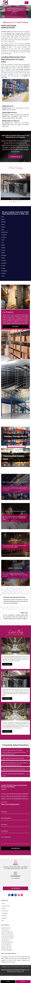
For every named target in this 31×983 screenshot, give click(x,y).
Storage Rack (15, 343)
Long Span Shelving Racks (7, 936)
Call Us (8, 981)
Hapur (2, 224)
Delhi (2, 216)
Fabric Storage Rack (6, 944)
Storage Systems (5, 940)
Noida (2, 239)
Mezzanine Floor (15, 198)
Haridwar (3, 273)
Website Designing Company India (15, 971)
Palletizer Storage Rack (7, 934)
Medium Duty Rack (5, 928)
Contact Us (15, 156)
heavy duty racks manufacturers (19, 45)
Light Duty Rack (5, 930)
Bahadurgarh (4, 232)
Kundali (3, 247)
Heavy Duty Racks (15, 295)
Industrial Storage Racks (7, 942)
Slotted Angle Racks (15, 373)
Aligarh (3, 245)
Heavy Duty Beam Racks (7, 938)
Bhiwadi (3, 227)
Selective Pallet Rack (6, 946)
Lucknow (3, 260)
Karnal (3, 219)
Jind (2, 242)
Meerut (3, 252)
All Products (15, 326)
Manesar (3, 221)
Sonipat (3, 265)
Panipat (3, 268)
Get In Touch (15, 888)
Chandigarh (4, 270)
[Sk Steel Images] (15, 436)
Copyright (3, 966)
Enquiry (23, 981)
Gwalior (3, 250)
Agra (2, 229)
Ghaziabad (4, 234)
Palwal (3, 257)
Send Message (15, 848)
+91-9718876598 (15, 878)
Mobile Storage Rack (6, 948)
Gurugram (3, 263)
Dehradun (3, 237)
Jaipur (3, 275)
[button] (2, 11)
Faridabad (3, 255)
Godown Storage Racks (7, 932)
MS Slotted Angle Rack (6, 950)
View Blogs (7, 664)
